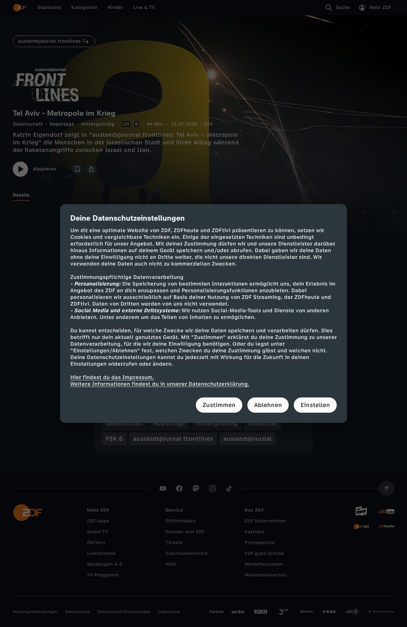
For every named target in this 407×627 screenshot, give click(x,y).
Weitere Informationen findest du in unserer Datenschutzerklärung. (159, 384)
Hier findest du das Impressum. (112, 377)
